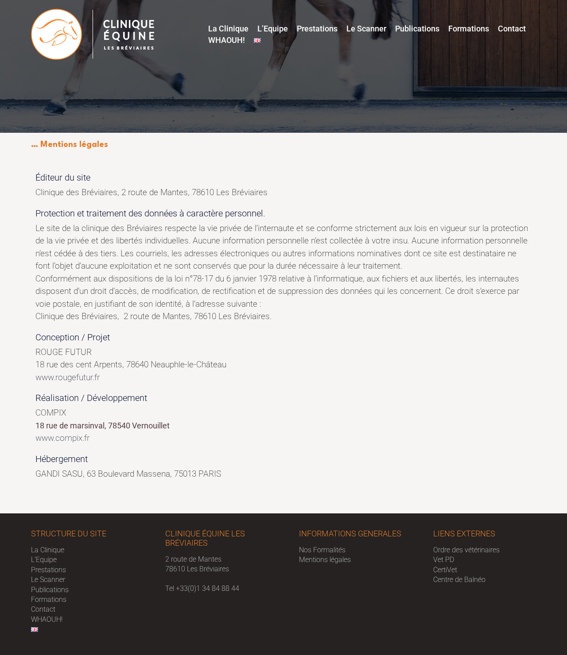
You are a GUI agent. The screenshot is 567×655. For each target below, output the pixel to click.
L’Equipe (272, 28)
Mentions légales (325, 559)
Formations (468, 28)
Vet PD (443, 559)
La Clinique (228, 28)
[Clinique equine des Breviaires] (92, 34)
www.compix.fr (62, 438)
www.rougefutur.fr (67, 377)
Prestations (317, 28)
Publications (417, 28)
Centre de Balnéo (459, 579)
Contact (512, 28)
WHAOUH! (226, 40)
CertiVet (445, 570)
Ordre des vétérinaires (466, 550)
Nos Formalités (322, 550)
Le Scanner (366, 28)
